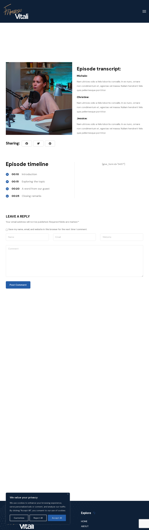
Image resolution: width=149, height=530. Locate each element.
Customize (19, 518)
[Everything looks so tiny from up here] (50, 144)
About (85, 526)
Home (84, 521)
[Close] (68, 494)
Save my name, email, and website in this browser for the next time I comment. (47, 229)
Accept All (57, 518)
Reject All (38, 518)
